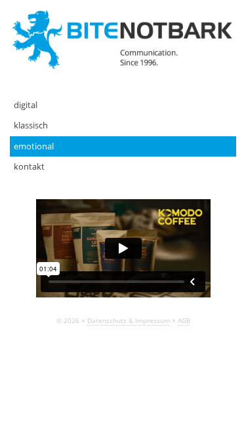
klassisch (31, 125)
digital (25, 105)
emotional (34, 146)
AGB (184, 320)
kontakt (29, 166)
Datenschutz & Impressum (128, 320)
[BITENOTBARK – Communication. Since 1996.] (123, 38)
